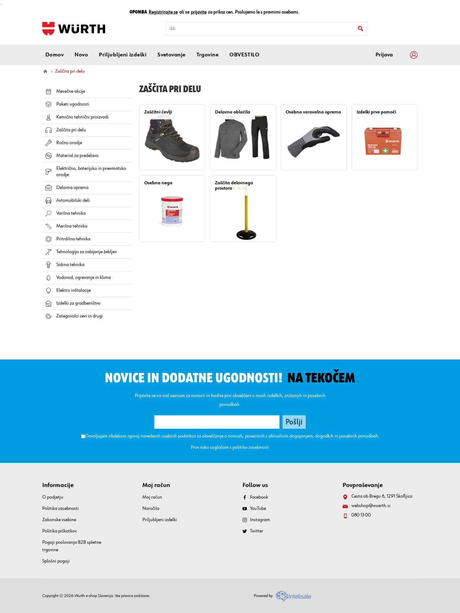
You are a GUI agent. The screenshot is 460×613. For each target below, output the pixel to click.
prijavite (199, 12)
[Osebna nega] (172, 208)
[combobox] (266, 28)
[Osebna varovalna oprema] (313, 137)
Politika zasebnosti (60, 508)
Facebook (259, 497)
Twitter (256, 531)
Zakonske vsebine (59, 519)
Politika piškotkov (59, 531)
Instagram (260, 519)
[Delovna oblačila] (243, 137)
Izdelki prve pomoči (376, 112)
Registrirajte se (163, 12)
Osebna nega (158, 183)
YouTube (258, 508)
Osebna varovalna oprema (313, 112)
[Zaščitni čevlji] (172, 137)
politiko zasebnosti (251, 447)
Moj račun (152, 497)
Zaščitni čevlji (158, 112)
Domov (45, 71)
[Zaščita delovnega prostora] (243, 208)
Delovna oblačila (232, 112)
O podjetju (52, 497)
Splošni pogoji (56, 561)
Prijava (384, 55)
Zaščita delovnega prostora (234, 186)
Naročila (150, 508)
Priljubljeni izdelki (159, 519)
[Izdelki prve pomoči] (384, 137)
